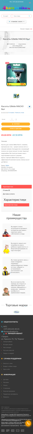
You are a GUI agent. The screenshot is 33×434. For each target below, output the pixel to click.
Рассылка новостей (8, 350)
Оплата (5, 385)
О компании (6, 388)
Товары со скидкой (8, 353)
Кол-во (3, 119)
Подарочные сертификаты (10, 394)
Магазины (6, 382)
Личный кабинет (7, 341)
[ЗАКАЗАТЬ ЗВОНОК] (28, 424)
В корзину (17, 124)
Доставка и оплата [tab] (9, 194)
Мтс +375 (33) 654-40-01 (16, 1)
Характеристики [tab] (8, 186)
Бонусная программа (9, 391)
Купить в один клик (15, 128)
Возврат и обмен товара (10, 366)
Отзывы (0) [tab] (6, 190)
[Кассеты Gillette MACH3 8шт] (16, 75)
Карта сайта (6, 369)
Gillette (7, 165)
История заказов (7, 344)
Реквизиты (6, 397)
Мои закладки (7, 347)
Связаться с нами (7, 363)
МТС (5, 327)
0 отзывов (11, 112)
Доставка (5, 379)
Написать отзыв (19, 112)
